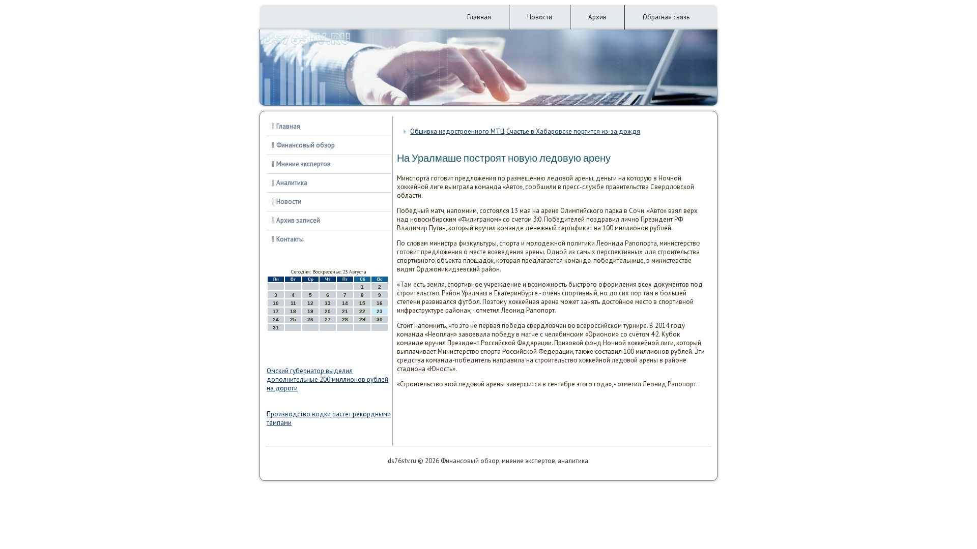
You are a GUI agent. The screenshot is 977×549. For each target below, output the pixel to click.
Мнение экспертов (303, 164)
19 (310, 311)
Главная (479, 17)
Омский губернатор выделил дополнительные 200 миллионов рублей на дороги (327, 379)
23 (380, 311)
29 (362, 319)
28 (345, 319)
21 (345, 311)
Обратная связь (666, 17)
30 (380, 319)
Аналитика (291, 182)
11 (293, 303)
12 (310, 303)
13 (328, 303)
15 (362, 303)
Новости (539, 17)
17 (276, 311)
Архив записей (298, 220)
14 (345, 303)
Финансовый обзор (305, 145)
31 (276, 327)
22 (362, 311)
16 (380, 303)
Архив (597, 17)
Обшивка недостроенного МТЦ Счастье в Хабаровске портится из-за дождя (525, 131)
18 (293, 311)
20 (328, 311)
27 (328, 319)
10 (276, 303)
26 (310, 319)
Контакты (290, 239)
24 (276, 319)
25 (293, 319)
